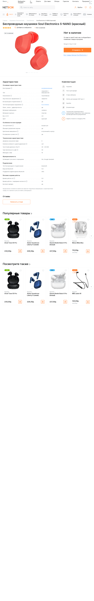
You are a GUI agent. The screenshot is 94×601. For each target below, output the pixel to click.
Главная (5, 20)
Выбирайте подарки (21, 2)
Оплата (38, 1)
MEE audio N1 (76, 293)
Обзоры (56, 1)
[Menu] (4, 14)
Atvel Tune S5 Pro (10, 243)
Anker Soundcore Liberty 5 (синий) (33, 244)
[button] (91, 236)
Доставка (47, 1)
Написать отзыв (16, 202)
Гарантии (66, 1)
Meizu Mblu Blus (77, 243)
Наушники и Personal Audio (17, 20)
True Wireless (30, 20)
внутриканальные (47, 88)
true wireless (45, 104)
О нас (31, 2)
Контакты (76, 1)
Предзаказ (85, 1)
